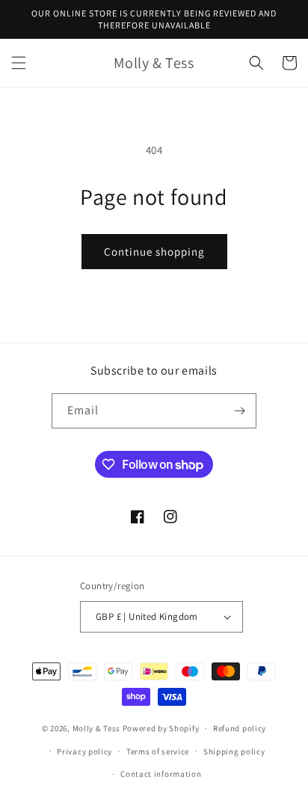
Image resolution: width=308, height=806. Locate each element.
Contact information (160, 774)
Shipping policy (234, 751)
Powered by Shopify (161, 728)
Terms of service (157, 751)
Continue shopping (154, 251)
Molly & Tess (96, 728)
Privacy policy (84, 751)
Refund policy (239, 728)
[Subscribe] (239, 410)
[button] (18, 62)
